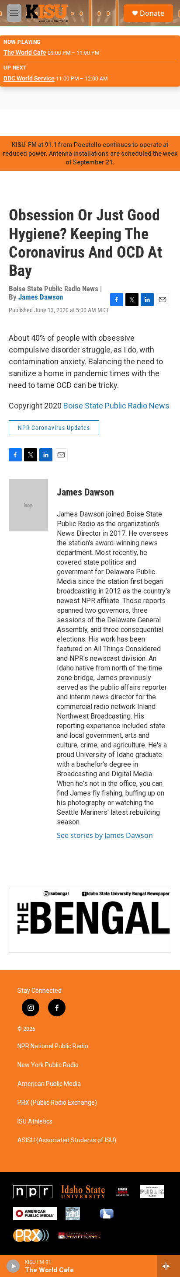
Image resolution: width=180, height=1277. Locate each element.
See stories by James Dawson (105, 835)
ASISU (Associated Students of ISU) (66, 1140)
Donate (152, 13)
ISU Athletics (34, 1121)
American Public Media (49, 1084)
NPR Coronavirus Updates (54, 427)
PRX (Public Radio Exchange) (57, 1102)
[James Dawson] (28, 505)
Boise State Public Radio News (116, 405)
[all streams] (168, 1266)
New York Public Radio (48, 1065)
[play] (13, 1266)
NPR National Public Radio (52, 1046)
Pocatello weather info (139, 123)
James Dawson (40, 297)
